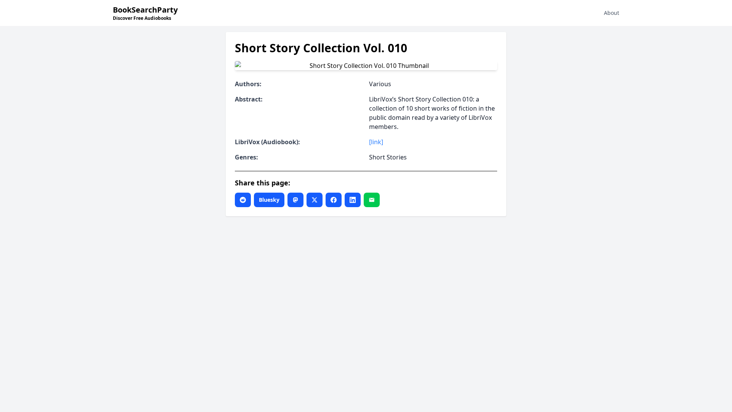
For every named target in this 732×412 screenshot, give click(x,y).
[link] (376, 142)
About (611, 12)
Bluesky (269, 199)
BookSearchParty (145, 13)
